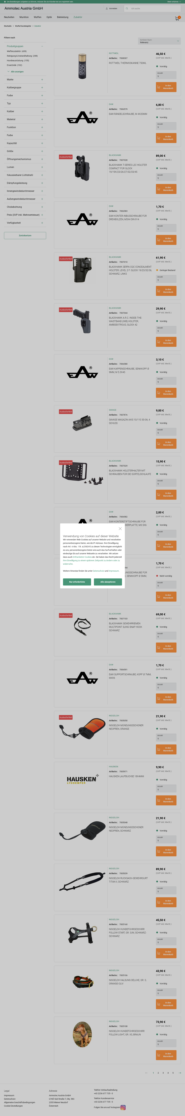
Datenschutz (98, 571)
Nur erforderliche (77, 582)
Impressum (114, 571)
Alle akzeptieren (107, 582)
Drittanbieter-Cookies (82, 557)
